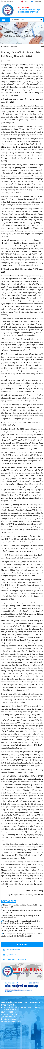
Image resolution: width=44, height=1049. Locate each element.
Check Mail (37, 1)
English (26, 1)
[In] (42, 46)
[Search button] (41, 20)
